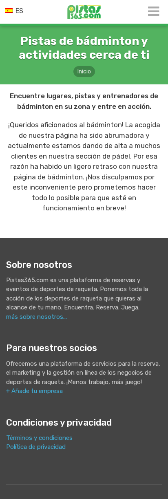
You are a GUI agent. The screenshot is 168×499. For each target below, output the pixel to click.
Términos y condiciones (39, 438)
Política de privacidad (36, 446)
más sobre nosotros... (36, 316)
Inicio (84, 71)
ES (18, 11)
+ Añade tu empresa (34, 391)
